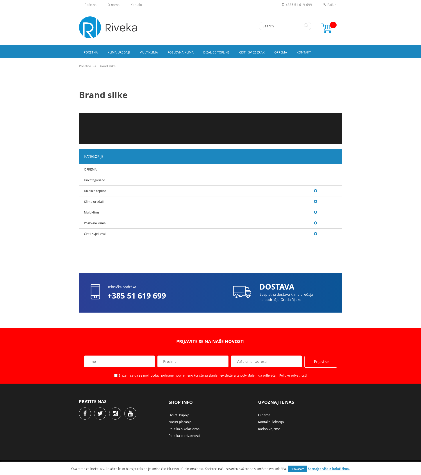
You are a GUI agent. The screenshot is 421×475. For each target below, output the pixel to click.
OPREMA (280, 52)
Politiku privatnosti (293, 375)
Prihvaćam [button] (297, 469)
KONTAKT (304, 52)
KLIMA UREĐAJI (118, 52)
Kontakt (136, 4)
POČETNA (91, 52)
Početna (90, 4)
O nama (113, 4)
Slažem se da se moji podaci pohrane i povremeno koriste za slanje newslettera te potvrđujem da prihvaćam (213, 375)
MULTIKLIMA (148, 52)
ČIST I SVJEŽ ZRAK (252, 52)
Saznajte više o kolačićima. (329, 468)
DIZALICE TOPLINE (216, 52)
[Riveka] (210, 27)
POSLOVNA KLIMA (181, 52)
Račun (332, 4)
